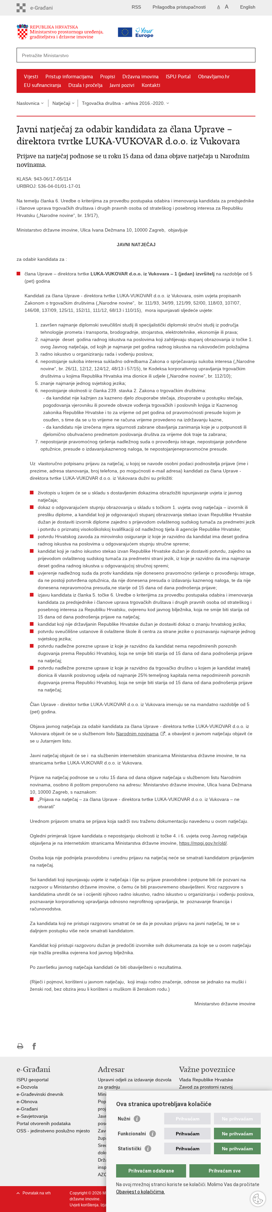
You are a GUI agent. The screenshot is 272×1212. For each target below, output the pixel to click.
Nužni (124, 1118)
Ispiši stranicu (20, 1046)
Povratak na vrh (37, 1193)
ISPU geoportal (32, 1079)
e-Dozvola (27, 1087)
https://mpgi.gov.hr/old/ (203, 843)
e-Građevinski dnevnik (40, 1094)
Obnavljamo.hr (214, 77)
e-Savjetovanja (32, 1116)
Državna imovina (140, 77)
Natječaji (61, 103)
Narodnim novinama (137, 733)
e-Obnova (27, 1101)
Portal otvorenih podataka (44, 1123)
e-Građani (27, 1108)
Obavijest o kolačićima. (140, 1191)
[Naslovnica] (71, 33)
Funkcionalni (132, 1133)
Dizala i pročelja (85, 85)
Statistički (129, 1148)
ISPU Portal (178, 77)
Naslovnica (28, 103)
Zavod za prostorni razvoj (206, 1087)
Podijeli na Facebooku (34, 1046)
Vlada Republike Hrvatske (206, 1079)
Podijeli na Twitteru (48, 1046)
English (247, 7)
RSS (136, 7)
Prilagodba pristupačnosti (179, 7)
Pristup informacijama (69, 77)
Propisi (107, 77)
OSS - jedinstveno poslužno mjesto (53, 1130)
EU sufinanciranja (42, 85)
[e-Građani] (45, 7)
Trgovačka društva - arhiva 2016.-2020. (123, 103)
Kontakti (151, 85)
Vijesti (31, 77)
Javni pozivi (122, 85)
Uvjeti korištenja (84, 1205)
